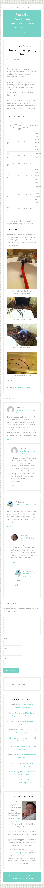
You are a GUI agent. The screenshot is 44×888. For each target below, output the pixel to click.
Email (5, 648)
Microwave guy (13, 772)
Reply (9, 439)
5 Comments (33, 60)
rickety (22, 535)
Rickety (22, 14)
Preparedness (28, 387)
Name (5, 638)
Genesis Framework (15, 878)
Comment (7, 616)
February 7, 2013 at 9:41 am (26, 505)
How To (17, 387)
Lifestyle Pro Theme (27, 876)
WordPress (26, 878)
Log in (33, 878)
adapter (21, 237)
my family (17, 853)
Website (6, 659)
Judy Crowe (12, 738)
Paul (21, 387)
